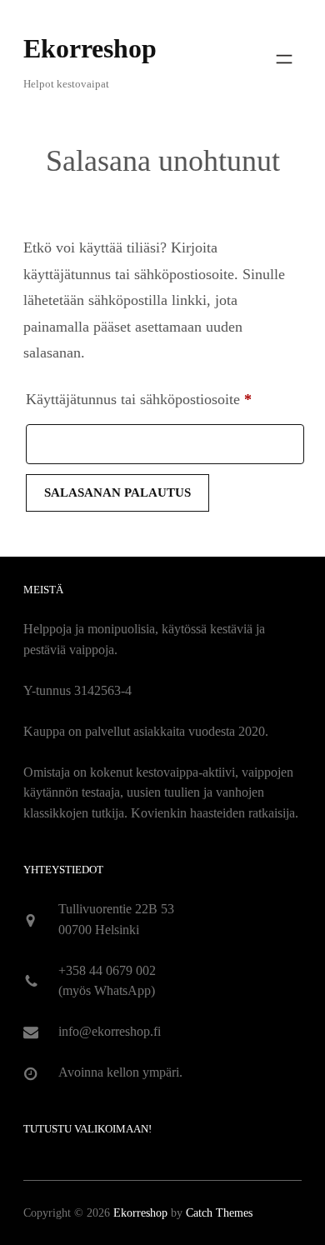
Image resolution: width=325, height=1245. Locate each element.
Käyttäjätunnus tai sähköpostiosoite (165, 399)
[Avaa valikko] (284, 59)
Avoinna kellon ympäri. (120, 1072)
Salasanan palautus (117, 492)
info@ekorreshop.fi (109, 1031)
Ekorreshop (90, 48)
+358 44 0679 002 (107, 970)
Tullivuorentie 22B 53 (116, 909)
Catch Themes (219, 1213)
